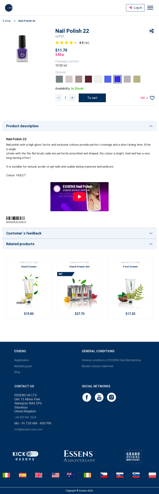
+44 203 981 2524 (25, 417)
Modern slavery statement (97, 366)
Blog (17, 372)
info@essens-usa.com (28, 429)
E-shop (7, 20)
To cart (92, 98)
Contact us (24, 386)
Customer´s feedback (23, 233)
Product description (22, 126)
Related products (20, 244)
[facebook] (87, 397)
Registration (21, 360)
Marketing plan (23, 366)
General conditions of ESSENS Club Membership (111, 360)
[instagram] (111, 397)
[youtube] (99, 397)
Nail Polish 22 (26, 20)
